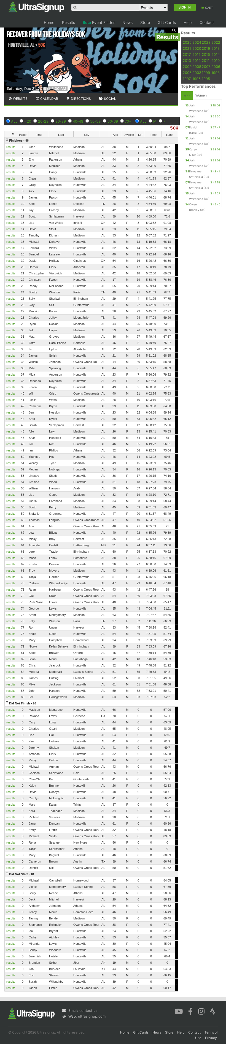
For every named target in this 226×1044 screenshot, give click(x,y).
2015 (206, 54)
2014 (215, 54)
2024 (196, 42)
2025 (187, 42)
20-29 (43, 121)
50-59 (95, 121)
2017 (187, 54)
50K (174, 128)
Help (188, 22)
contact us (88, 1010)
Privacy (211, 1038)
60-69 (112, 121)
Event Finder (99, 22)
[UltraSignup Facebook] (190, 1011)
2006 (215, 66)
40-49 (78, 121)
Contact (207, 22)
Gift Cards (167, 22)
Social (109, 99)
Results (68, 22)
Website (19, 99)
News (127, 22)
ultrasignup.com (92, 1016)
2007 (206, 66)
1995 (206, 78)
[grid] (91, 564)
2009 (187, 66)
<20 (27, 121)
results (10, 146)
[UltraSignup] (36, 6)
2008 (196, 66)
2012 (196, 60)
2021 (187, 48)
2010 (215, 60)
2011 (205, 60)
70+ (128, 121)
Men (187, 96)
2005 (187, 72)
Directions (80, 99)
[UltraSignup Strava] (213, 1011)
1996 (196, 78)
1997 (187, 78)
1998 (215, 72)
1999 (206, 72)
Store (145, 22)
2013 (187, 60)
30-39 (60, 121)
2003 (196, 72)
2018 (215, 48)
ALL (14, 121)
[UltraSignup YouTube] (179, 1011)
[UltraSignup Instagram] (201, 1011)
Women (201, 95)
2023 (206, 42)
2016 (196, 54)
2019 (206, 48)
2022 (215, 42)
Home (49, 22)
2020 (196, 48)
